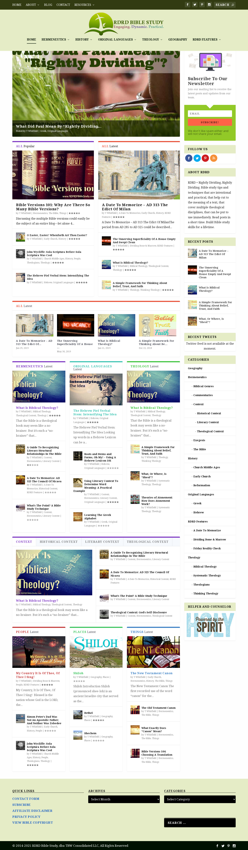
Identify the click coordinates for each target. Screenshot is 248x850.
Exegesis (199, 440)
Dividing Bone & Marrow (143, 245)
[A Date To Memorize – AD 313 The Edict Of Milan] (139, 175)
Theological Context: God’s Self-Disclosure (139, 612)
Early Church (50, 239)
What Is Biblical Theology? (130, 262)
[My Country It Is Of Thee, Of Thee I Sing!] (38, 652)
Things (62, 213)
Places (106, 677)
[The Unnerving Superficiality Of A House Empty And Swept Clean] (106, 240)
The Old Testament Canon (158, 707)
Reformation (201, 485)
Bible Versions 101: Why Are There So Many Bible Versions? (53, 207)
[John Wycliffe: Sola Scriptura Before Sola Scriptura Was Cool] (20, 253)
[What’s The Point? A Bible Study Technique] (20, 507)
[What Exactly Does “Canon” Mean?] (135, 729)
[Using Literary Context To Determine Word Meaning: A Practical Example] (77, 482)
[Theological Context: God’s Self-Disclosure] (104, 614)
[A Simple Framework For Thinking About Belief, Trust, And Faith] (106, 284)
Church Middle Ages (54, 258)
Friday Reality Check (207, 548)
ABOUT (31, 5)
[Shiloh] (96, 652)
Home (16, 5)
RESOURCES (82, 5)
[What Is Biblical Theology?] (106, 264)
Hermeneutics (54, 39)
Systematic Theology (207, 575)
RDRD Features (205, 39)
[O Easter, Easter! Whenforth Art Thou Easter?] (20, 237)
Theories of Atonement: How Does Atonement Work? (157, 501)
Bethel (88, 712)
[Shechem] (77, 735)
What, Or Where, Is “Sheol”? (211, 320)
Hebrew (48, 282)
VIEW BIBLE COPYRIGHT (32, 822)
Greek (43, 131)
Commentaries (203, 395)
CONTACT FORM (25, 799)
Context (48, 457)
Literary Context (51, 461)
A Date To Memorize (129, 213)
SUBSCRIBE (21, 805)
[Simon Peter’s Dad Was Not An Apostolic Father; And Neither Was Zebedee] (20, 718)
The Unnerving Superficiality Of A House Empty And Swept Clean (215, 272)
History (82, 39)
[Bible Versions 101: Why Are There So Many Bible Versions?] (53, 175)
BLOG (48, 5)
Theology (150, 39)
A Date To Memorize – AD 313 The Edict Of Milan (135, 207)
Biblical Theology (138, 266)
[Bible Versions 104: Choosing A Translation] (135, 753)
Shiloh (78, 673)
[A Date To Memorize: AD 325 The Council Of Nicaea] (20, 479)
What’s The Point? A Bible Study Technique (139, 595)
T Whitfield (32, 131)
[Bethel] (77, 714)
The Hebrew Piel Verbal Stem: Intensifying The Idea (95, 412)
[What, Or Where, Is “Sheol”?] (135, 475)
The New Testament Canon (152, 673)
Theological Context (158, 266)
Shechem (90, 733)
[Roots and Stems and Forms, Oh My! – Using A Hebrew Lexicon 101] (77, 455)
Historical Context (48, 488)
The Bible (53, 213)
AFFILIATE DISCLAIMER (32, 811)
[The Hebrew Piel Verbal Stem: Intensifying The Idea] (20, 277)
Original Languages (115, 39)
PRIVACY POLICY (26, 817)
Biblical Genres (203, 386)
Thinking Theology (150, 290)
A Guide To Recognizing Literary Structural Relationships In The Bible (44, 450)
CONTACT (63, 5)
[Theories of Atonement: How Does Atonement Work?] (135, 499)
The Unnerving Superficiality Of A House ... (75, 344)
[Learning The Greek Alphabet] (77, 516)
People (77, 258)
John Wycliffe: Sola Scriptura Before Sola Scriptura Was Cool (41, 747)
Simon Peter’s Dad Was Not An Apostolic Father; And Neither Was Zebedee (44, 720)
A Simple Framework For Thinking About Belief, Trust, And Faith (158, 450)
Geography (177, 39)
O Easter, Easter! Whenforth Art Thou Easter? (57, 235)
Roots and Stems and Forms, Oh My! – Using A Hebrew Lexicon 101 (100, 457)
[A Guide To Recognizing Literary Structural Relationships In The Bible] (20, 449)
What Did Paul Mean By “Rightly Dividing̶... (58, 126)
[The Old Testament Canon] (135, 709)
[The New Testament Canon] (153, 652)
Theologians (33, 262)
